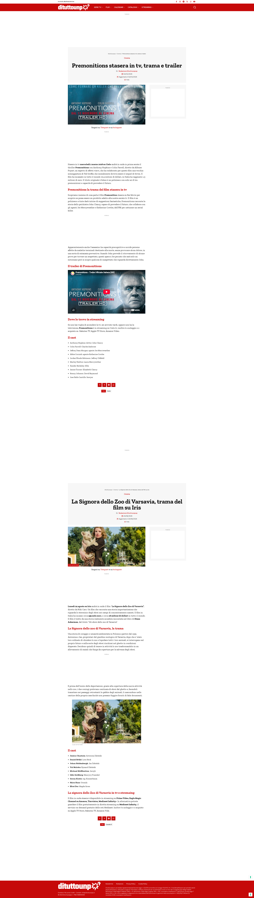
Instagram (117, 127)
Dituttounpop (111, 54)
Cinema (119, 54)
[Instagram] (180, 2)
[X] (187, 2)
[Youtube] (194, 2)
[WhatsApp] (190, 2)
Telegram (104, 127)
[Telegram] (183, 2)
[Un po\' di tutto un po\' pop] (74, 7)
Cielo (109, 391)
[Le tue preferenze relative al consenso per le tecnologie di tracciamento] (250, 894)
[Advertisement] (127, 29)
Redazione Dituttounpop (128, 71)
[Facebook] (176, 2)
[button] (194, 7)
